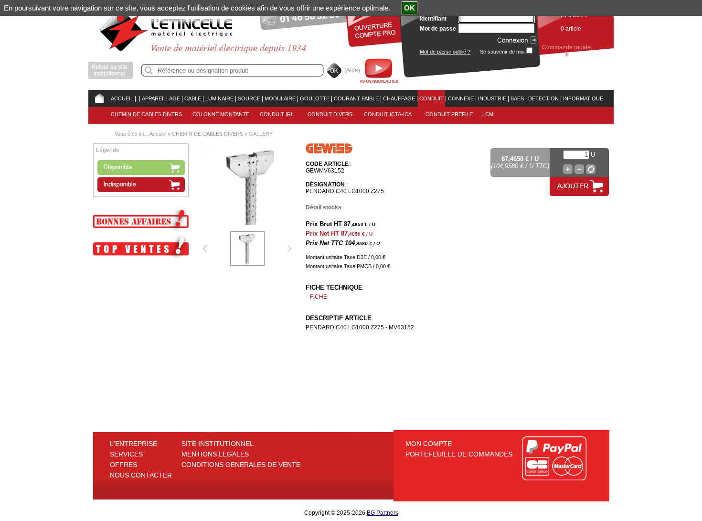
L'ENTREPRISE (133, 443)
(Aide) (352, 70)
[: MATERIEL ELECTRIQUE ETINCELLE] (137, 98)
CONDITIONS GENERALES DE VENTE (240, 464)
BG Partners (382, 513)
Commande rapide (566, 47)
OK (409, 8)
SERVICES (126, 454)
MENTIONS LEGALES (215, 454)
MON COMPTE (428, 443)
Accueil (157, 134)
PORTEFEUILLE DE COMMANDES (458, 454)
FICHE (318, 296)
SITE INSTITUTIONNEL (217, 443)
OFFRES (123, 464)
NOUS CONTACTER (141, 475)
